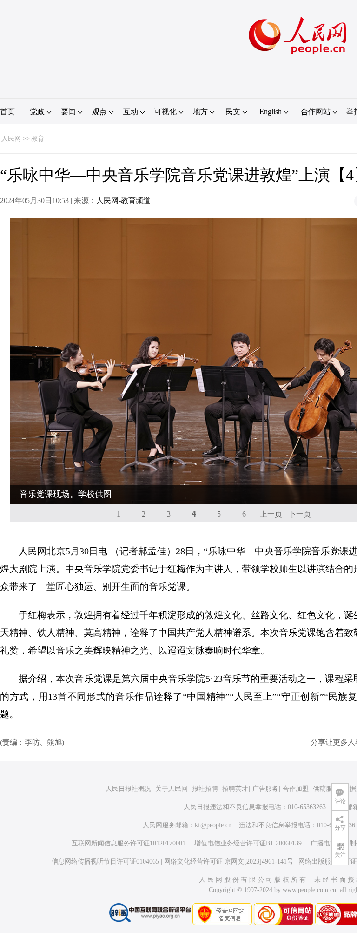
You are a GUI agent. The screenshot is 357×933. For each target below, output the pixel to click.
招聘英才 (235, 788)
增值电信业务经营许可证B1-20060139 (248, 843)
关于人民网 (171, 788)
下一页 (300, 514)
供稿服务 (326, 788)
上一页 (271, 514)
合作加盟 (296, 788)
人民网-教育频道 (123, 200)
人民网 (11, 138)
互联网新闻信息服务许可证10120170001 (128, 843)
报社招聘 (205, 788)
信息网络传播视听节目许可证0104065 (105, 861)
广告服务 (265, 788)
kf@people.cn (213, 825)
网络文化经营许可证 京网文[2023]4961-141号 (228, 861)
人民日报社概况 (128, 788)
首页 (7, 112)
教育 (37, 138)
